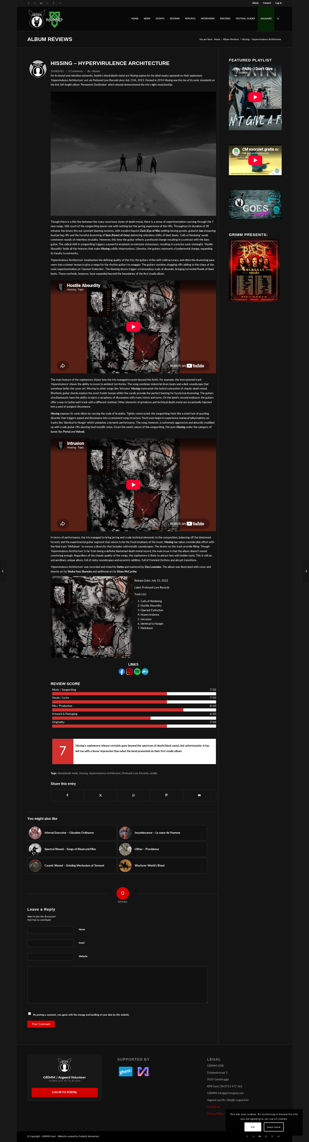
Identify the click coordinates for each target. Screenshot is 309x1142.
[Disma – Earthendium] (305, 571)
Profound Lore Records (135, 773)
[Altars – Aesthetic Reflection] (3, 571)
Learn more (274, 1127)
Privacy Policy (215, 1114)
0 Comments (75, 71)
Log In (278, 3)
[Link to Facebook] (28, 3)
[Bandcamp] (145, 674)
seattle (153, 773)
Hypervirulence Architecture (105, 773)
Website (83, 956)
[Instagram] (129, 674)
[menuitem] (255, 3)
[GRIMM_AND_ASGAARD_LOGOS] (45, 19)
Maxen (96, 71)
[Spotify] (137, 674)
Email (82, 943)
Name (83, 929)
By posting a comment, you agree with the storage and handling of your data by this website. (81, 1015)
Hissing (83, 773)
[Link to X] (35, 3)
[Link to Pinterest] (54, 3)
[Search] (278, 19)
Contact (267, 3)
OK (253, 1127)
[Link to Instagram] (47, 3)
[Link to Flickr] (60, 3)
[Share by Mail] (199, 795)
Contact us (213, 1107)
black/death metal (68, 773)
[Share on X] (100, 795)
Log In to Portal (64, 1092)
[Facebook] (121, 674)
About (255, 3)
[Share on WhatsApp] (133, 795)
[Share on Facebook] (67, 795)
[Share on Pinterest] (166, 795)
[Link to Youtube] (41, 3)
